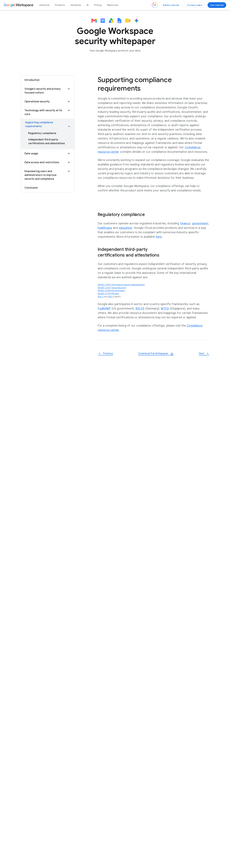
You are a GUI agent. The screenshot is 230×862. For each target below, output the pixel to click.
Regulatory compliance (42, 133)
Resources (112, 5)
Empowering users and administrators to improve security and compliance (40, 175)
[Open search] (155, 5)
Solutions (44, 5)
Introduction (32, 80)
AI (88, 5)
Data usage (31, 153)
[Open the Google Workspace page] (19, 5)
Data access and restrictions (42, 162)
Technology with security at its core (43, 112)
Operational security (37, 101)
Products (60, 5)
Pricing (97, 5)
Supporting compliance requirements (39, 124)
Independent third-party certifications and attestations (46, 141)
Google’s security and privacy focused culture (43, 90)
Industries (76, 5)
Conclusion (31, 187)
